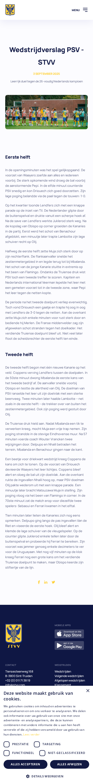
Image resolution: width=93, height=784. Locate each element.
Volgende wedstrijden (69, 676)
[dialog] (46, 735)
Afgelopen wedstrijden (70, 680)
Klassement (63, 685)
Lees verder (31, 734)
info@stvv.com (15, 685)
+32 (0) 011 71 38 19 (17, 680)
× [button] (87, 691)
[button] (46, 776)
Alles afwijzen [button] (69, 764)
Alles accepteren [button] (25, 764)
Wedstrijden (63, 671)
